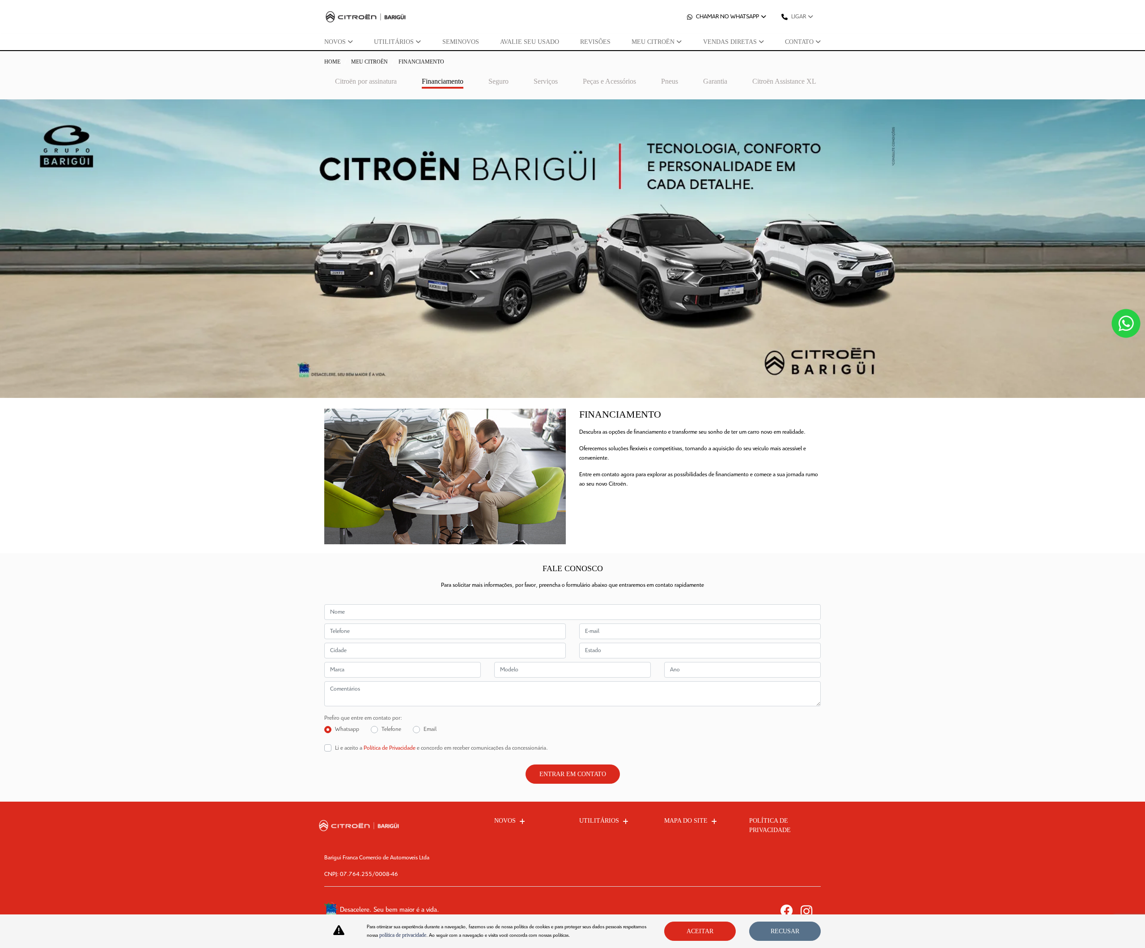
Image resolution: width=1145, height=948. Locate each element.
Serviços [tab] (546, 81)
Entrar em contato (572, 774)
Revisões (595, 41)
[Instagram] (811, 911)
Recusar (785, 931)
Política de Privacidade (390, 748)
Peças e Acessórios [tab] (609, 81)
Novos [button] (335, 41)
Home (332, 62)
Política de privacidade (770, 825)
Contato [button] (799, 41)
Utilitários (599, 820)
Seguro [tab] (498, 81)
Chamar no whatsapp (727, 16)
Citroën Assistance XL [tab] (784, 81)
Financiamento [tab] (442, 81)
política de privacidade (402, 935)
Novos (505, 820)
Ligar (798, 16)
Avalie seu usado (529, 41)
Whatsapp (347, 729)
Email (430, 729)
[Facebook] (790, 911)
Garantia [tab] (715, 81)
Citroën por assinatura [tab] (366, 81)
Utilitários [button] (394, 41)
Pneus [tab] (669, 81)
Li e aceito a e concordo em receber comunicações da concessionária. (441, 748)
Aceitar (700, 931)
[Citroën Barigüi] (366, 17)
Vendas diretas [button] (730, 41)
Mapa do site (686, 820)
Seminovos (460, 41)
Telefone (391, 729)
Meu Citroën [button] (653, 41)
